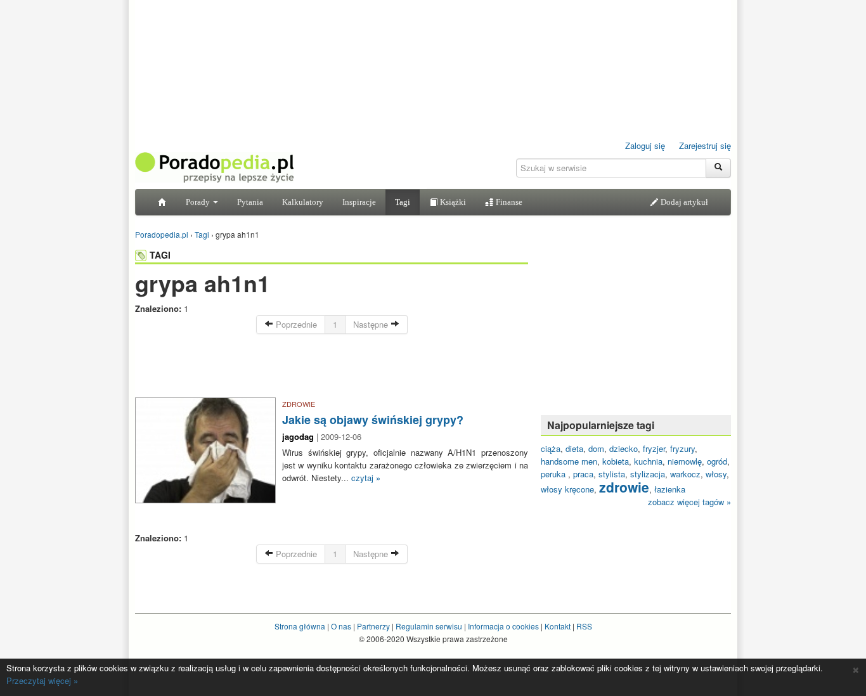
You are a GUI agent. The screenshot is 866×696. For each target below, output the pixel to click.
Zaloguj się (645, 145)
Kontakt (558, 626)
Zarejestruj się (705, 145)
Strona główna (300, 626)
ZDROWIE (298, 404)
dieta (574, 448)
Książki (452, 202)
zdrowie (624, 486)
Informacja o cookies (503, 626)
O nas (341, 626)
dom (596, 448)
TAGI (160, 254)
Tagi (402, 202)
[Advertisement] (331, 369)
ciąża (550, 448)
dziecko (623, 448)
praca (583, 474)
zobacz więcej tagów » (689, 502)
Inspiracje (359, 202)
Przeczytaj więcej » (42, 680)
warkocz (685, 474)
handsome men (569, 461)
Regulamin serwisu (429, 626)
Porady (199, 202)
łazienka (669, 489)
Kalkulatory (302, 202)
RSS (584, 626)
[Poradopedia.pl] (214, 166)
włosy (716, 474)
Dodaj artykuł (683, 202)
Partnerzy (373, 626)
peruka (554, 474)
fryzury (682, 448)
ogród (717, 461)
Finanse (508, 202)
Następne (372, 324)
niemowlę (685, 461)
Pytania (250, 202)
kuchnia (648, 461)
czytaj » (365, 478)
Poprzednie (295, 324)
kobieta (615, 461)
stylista (611, 474)
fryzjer (654, 448)
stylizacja (647, 474)
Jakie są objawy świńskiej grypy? (372, 419)
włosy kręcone (567, 489)
